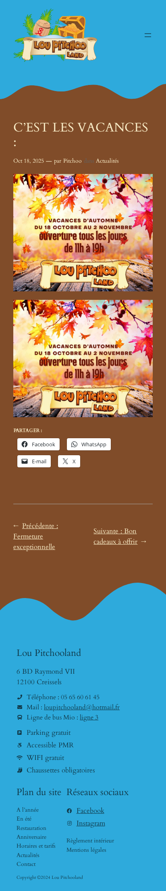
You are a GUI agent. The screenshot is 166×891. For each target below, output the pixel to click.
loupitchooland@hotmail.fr (82, 707)
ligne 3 (89, 717)
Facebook (90, 810)
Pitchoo (72, 161)
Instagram (91, 823)
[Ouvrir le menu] (148, 35)
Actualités (107, 161)
